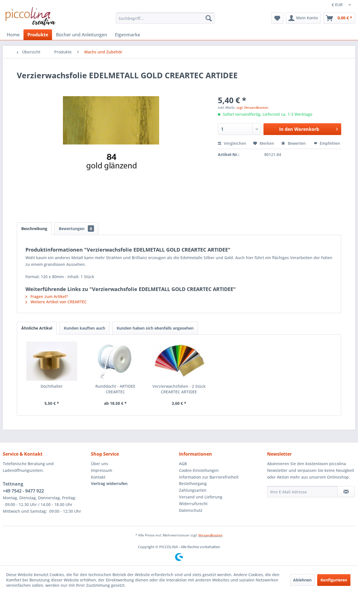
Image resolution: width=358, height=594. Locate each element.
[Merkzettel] (277, 18)
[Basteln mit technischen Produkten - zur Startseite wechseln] (30, 16)
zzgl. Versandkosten (252, 107)
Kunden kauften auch (84, 328)
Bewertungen (75, 228)
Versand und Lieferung (200, 497)
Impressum (101, 470)
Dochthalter (52, 386)
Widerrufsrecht (193, 503)
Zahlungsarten (192, 490)
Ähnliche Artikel (36, 328)
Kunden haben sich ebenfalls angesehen (155, 328)
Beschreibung (34, 228)
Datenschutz (190, 510)
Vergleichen (234, 143)
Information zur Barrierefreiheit (209, 477)
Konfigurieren (334, 580)
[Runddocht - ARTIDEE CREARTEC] (115, 361)
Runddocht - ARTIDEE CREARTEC (115, 389)
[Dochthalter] (51, 361)
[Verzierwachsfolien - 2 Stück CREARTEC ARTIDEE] (179, 361)
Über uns (99, 463)
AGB (183, 463)
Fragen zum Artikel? (48, 296)
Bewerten (297, 143)
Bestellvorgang (193, 483)
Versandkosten (210, 535)
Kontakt (98, 477)
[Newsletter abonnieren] (346, 491)
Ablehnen (302, 580)
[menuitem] (165, 18)
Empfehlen (329, 143)
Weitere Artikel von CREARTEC (58, 301)
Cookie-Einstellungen (199, 470)
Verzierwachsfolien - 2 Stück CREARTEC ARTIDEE (179, 389)
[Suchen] (209, 18)
